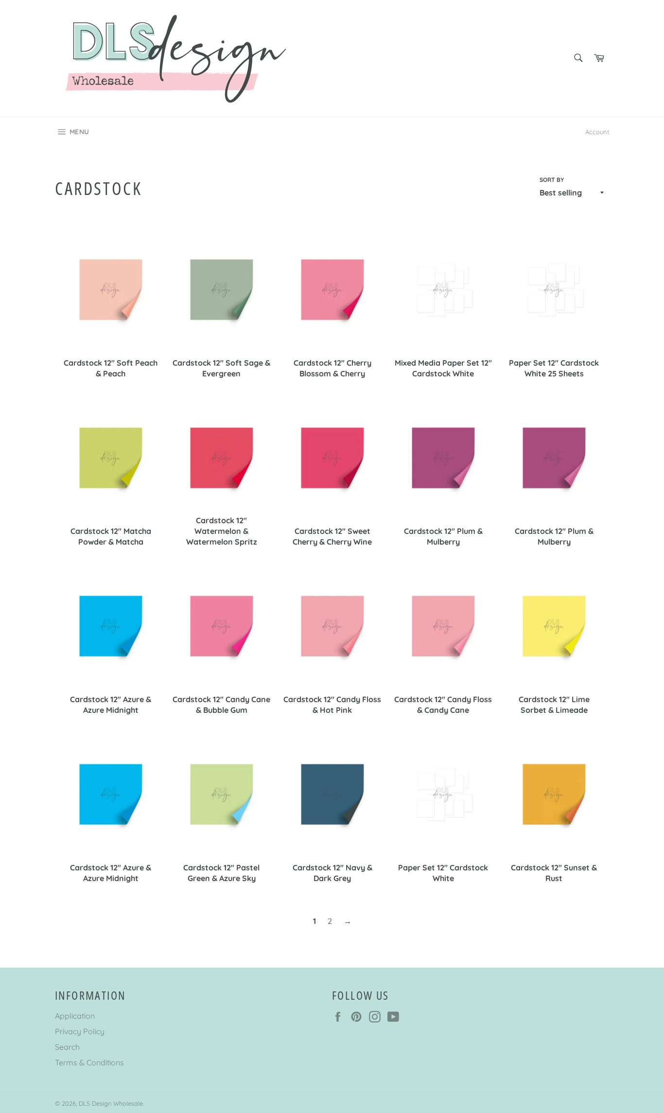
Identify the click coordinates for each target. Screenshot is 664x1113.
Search (67, 1047)
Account (597, 132)
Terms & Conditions (89, 1062)
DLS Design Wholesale (111, 1103)
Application (75, 1016)
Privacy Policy (80, 1031)
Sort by (552, 179)
